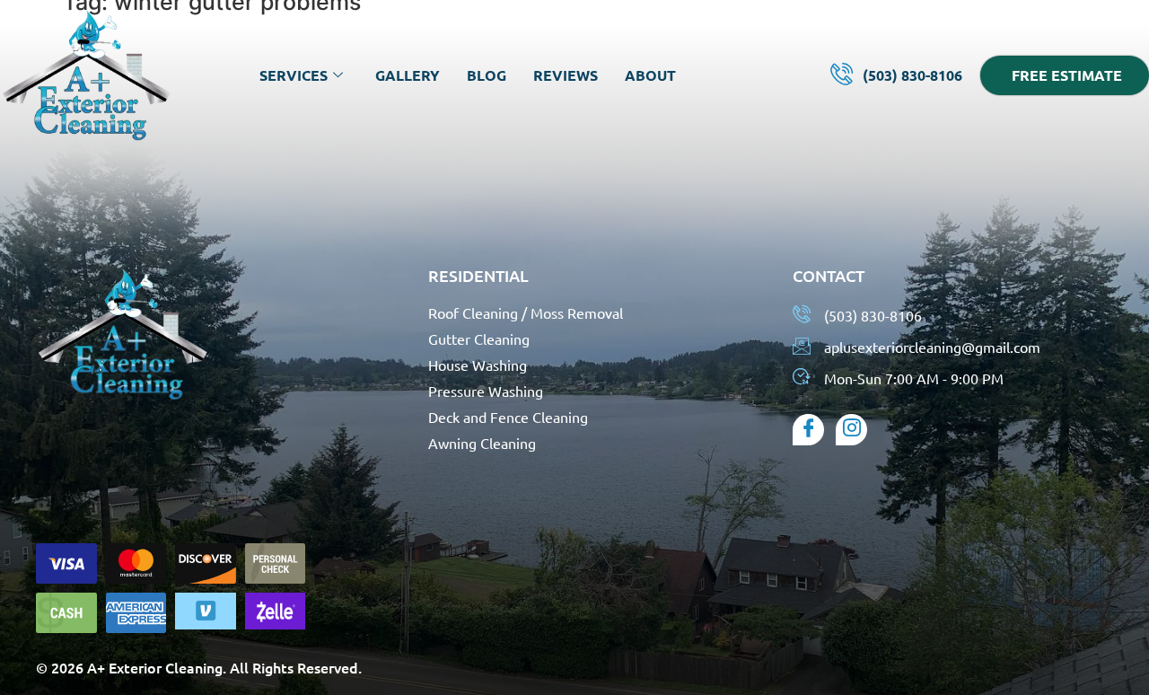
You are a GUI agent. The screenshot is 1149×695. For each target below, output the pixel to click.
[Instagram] (851, 429)
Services (293, 75)
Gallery (407, 75)
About (650, 75)
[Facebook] (808, 429)
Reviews (565, 75)
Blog (486, 75)
